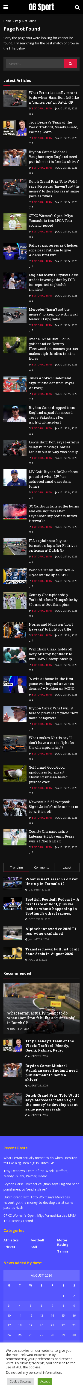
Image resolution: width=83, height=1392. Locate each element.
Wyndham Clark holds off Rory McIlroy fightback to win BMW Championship (50, 654)
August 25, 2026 (67, 108)
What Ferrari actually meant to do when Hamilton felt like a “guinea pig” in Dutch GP (54, 97)
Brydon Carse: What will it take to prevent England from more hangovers (53, 713)
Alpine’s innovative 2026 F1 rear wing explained (50, 931)
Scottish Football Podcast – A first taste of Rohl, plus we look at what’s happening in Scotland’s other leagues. (52, 906)
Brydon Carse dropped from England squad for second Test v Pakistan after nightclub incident (52, 414)
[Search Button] (70, 63)
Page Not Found (25, 21)
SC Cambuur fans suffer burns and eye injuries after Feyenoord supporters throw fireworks (54, 513)
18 (19, 1325)
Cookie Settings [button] (20, 1381)
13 (41, 1315)
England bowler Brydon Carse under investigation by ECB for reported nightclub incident (54, 282)
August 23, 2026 (67, 753)
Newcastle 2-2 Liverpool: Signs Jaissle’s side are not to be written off (53, 806)
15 (63, 1315)
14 (52, 1315)
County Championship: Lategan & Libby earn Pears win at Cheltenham (51, 836)
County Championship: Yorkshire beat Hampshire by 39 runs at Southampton (53, 599)
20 (41, 1325)
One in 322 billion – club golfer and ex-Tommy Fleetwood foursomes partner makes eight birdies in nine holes (53, 349)
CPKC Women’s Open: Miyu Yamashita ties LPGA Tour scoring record (51, 220)
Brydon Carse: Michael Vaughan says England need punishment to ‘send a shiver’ (54, 156)
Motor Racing (62, 1242)
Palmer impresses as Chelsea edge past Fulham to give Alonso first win (53, 250)
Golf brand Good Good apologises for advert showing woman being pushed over (48, 774)
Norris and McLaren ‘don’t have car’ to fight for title (51, 626)
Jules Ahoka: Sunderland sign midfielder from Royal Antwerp (51, 383)
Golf (33, 1247)
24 (9, 1335)
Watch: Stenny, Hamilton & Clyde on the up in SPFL (51, 572)
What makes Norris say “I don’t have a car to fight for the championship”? (51, 742)
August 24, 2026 (67, 202)
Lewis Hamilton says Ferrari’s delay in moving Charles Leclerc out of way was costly (54, 447)
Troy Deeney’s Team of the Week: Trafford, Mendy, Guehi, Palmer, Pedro (53, 127)
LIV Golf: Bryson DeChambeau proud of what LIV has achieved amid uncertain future (53, 479)
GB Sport (41, 7)
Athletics (11, 1240)
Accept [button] (45, 1381)
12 (30, 1315)
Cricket (9, 1247)
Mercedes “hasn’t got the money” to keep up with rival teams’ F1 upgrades (53, 314)
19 (30, 1325)
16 (74, 1315)
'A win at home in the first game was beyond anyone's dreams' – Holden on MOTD (51, 683)
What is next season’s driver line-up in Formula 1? (51, 881)
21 (52, 1325)
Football (37, 1240)
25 (19, 1335)
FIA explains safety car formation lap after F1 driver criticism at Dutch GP (53, 545)
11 (19, 1315)
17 (9, 1325)
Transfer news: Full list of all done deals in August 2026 (52, 951)
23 (74, 1325)
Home (7, 21)
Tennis (62, 1251)
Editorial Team (42, 108)
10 (9, 1315)
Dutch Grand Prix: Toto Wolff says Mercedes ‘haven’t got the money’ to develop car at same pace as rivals (54, 188)
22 (63, 1325)
